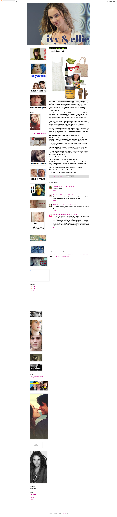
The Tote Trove (56, 214)
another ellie (34, 494)
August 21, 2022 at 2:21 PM (69, 214)
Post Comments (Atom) (62, 256)
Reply (54, 190)
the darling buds (35, 377)
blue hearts (34, 496)
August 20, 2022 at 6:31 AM (66, 186)
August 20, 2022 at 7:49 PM (68, 204)
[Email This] (67, 176)
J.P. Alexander (56, 204)
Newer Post (52, 254)
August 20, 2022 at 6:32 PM (64, 194)
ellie (34, 288)
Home (69, 254)
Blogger (65, 513)
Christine (55, 186)
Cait (34, 286)
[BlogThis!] (68, 176)
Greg (54, 194)
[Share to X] (70, 176)
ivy (33, 290)
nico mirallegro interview (37, 376)
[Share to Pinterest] (73, 176)
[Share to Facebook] (72, 176)
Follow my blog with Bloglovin (38, 133)
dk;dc (32, 497)
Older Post (85, 254)
